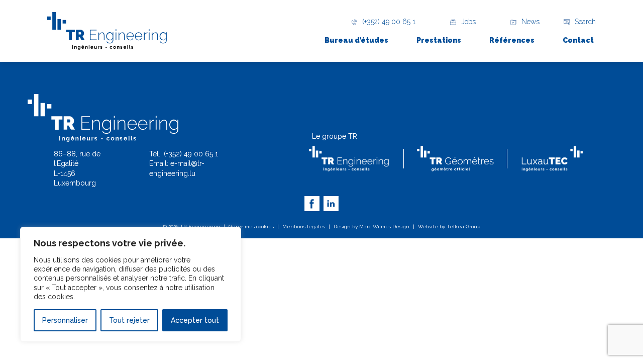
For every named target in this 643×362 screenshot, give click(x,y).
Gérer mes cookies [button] (251, 226)
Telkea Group (463, 226)
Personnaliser (65, 320)
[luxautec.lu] (552, 158)
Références (511, 40)
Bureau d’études (356, 40)
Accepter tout (195, 320)
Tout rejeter (129, 320)
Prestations (438, 40)
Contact (578, 40)
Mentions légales (303, 226)
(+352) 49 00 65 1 (191, 154)
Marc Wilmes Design (384, 226)
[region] (130, 284)
